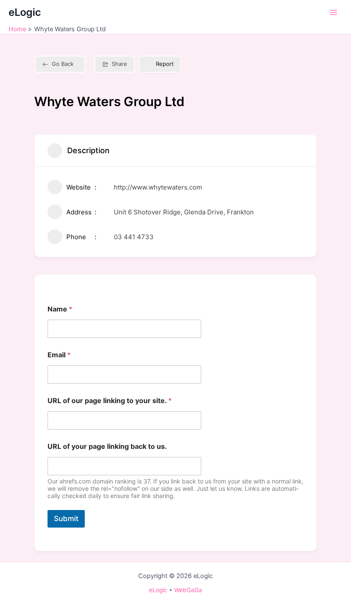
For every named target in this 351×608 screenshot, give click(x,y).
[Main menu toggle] (333, 12)
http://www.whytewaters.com (158, 187)
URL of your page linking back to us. (107, 446)
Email (59, 355)
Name (60, 309)
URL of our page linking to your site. (110, 401)
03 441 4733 (134, 237)
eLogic (25, 12)
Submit (66, 518)
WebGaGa (188, 590)
